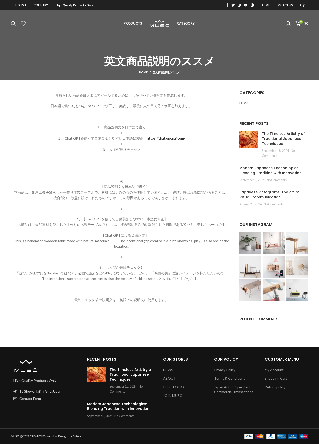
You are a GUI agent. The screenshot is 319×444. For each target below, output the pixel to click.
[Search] (13, 24)
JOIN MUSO (173, 395)
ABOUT (169, 378)
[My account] (288, 24)
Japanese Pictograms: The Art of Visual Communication (269, 195)
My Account (274, 370)
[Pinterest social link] (252, 5)
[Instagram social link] (239, 5)
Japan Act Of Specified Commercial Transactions (233, 389)
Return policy (275, 387)
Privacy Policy (224, 370)
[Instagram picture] (250, 243)
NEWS (244, 103)
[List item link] (45, 398)
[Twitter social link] (233, 5)
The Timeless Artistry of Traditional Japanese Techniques (283, 138)
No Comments (277, 180)
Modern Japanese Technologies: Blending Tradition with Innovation (270, 170)
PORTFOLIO (173, 387)
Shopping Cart (276, 378)
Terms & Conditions (229, 378)
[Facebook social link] (227, 5)
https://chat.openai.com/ (166, 138)
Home (143, 72)
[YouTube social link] (245, 5)
